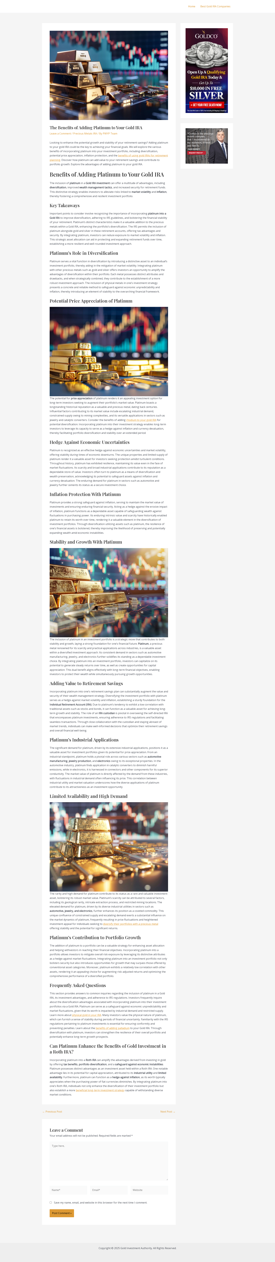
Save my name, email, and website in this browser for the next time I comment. (100, 1202)
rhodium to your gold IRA (141, 420)
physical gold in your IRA (86, 1015)
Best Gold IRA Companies (215, 6)
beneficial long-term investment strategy (100, 1090)
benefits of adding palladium (113, 1028)
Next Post (167, 1111)
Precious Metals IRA (85, 133)
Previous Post (52, 1111)
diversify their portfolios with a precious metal (130, 924)
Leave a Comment (60, 133)
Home (191, 6)
